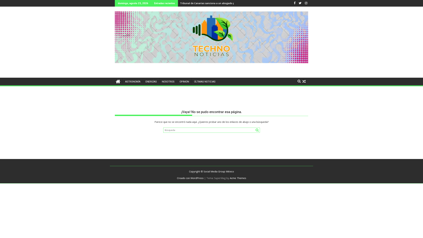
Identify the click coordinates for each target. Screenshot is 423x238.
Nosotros (168, 81)
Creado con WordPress (190, 178)
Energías (151, 81)
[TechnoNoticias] (118, 81)
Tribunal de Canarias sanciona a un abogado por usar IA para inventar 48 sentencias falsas (233, 3)
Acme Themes (238, 178)
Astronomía (132, 81)
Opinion (184, 81)
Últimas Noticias (204, 81)
